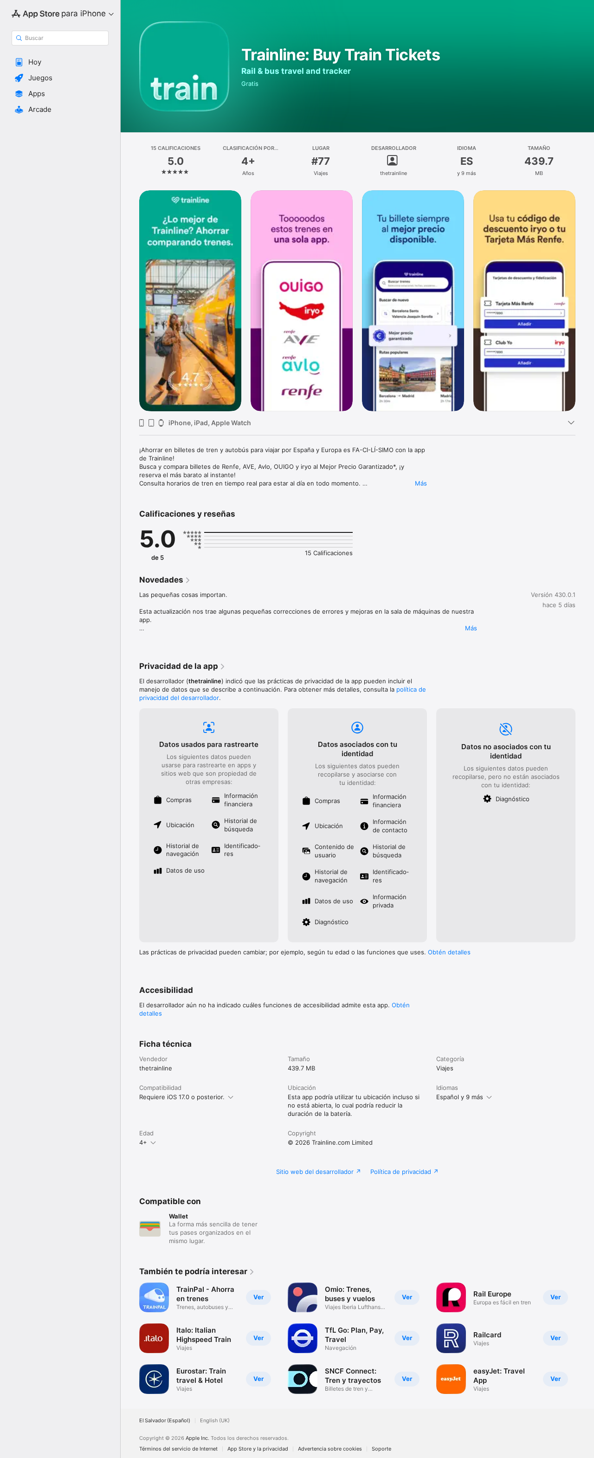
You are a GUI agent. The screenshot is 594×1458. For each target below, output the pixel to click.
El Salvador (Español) (164, 1420)
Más (421, 483)
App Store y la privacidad (257, 1449)
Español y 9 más (459, 1097)
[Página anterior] (129, 301)
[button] (60, 62)
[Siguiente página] (584, 301)
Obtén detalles (449, 952)
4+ (143, 1142)
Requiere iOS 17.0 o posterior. (182, 1097)
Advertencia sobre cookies (330, 1449)
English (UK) (215, 1420)
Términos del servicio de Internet (178, 1449)
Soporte (381, 1449)
